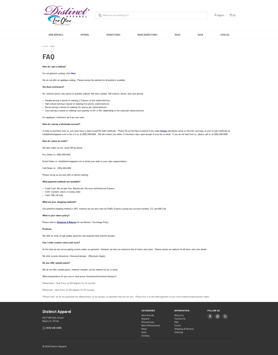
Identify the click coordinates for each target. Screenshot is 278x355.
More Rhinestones (148, 35)
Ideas (178, 35)
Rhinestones (113, 35)
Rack (200, 35)
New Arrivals (56, 35)
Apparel (84, 35)
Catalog (224, 35)
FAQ (176, 322)
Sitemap (178, 332)
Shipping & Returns (184, 329)
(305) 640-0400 (54, 328)
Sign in (220, 15)
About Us (179, 315)
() (234, 15)
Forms (177, 325)
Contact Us (179, 318)
